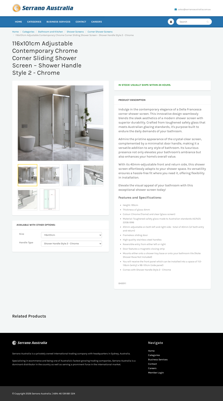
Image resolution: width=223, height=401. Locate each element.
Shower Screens (75, 31)
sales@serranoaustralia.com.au (194, 9)
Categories (34, 21)
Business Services (58, 21)
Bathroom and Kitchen (50, 31)
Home (18, 21)
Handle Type (26, 242)
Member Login (156, 372)
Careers (96, 21)
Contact (81, 21)
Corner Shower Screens (100, 31)
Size (21, 233)
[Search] (207, 22)
